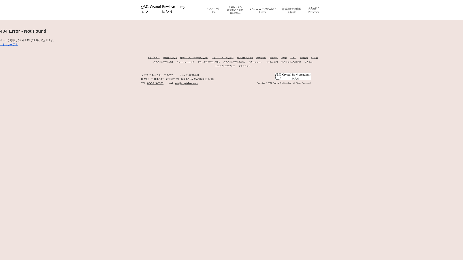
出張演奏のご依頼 (245, 58)
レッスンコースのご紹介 (222, 58)
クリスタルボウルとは (163, 62)
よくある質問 (272, 62)
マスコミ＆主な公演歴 (291, 62)
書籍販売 (304, 58)
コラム (293, 58)
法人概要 (309, 62)
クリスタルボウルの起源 (234, 62)
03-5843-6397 (155, 83)
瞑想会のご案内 (170, 58)
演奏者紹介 (261, 58)
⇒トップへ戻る (9, 44)
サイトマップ (244, 66)
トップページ (154, 58)
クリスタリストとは (185, 62)
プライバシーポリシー (225, 66)
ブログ (284, 58)
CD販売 (314, 58)
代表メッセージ (255, 62)
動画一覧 (274, 58)
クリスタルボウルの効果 (209, 62)
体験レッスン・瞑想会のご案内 (194, 58)
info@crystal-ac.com (186, 83)
